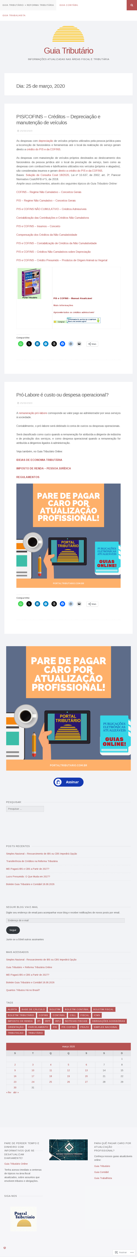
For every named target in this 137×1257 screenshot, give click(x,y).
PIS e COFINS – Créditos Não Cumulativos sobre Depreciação (53, 251)
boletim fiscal (103, 1009)
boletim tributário (21, 1015)
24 (33, 1082)
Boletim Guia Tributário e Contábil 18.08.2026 (30, 884)
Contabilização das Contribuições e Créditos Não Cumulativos (52, 217)
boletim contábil (77, 1009)
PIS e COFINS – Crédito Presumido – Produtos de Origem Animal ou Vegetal (61, 260)
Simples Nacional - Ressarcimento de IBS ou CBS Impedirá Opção (41, 959)
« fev (8, 1092)
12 (68, 1070)
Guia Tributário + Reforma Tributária (28, 5)
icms (97, 1015)
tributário (35, 1033)
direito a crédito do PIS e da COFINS (80, 170)
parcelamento (38, 1027)
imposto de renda (20, 1021)
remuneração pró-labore (33, 413)
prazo (84, 1027)
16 (15, 1076)
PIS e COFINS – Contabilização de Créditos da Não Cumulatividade (56, 243)
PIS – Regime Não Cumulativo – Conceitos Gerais (46, 200)
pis (55, 1027)
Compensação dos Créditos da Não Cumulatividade (46, 234)
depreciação (46, 140)
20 (86, 1076)
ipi (38, 1021)
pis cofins (69, 1027)
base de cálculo (33, 1009)
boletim (55, 1009)
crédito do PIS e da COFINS (43, 149)
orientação (16, 1027)
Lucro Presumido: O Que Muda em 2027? (28, 876)
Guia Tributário (68, 50)
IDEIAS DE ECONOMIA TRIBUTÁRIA (39, 460)
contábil (59, 1015)
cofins (43, 1015)
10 (33, 1070)
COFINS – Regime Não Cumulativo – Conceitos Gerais (48, 192)
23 (15, 1082)
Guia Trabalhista (14, 15)
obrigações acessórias (108, 1021)
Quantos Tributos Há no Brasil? (23, 990)
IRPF (48, 1021)
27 (86, 1082)
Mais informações (63, 305)
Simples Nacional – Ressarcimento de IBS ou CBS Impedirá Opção (41, 853)
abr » (16, 1092)
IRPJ (58, 1021)
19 (68, 1076)
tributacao (16, 1033)
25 (50, 1082)
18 (50, 1076)
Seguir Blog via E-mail (22, 907)
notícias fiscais (76, 1021)
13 (86, 1070)
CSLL (73, 1015)
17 (33, 1076)
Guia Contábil (68, 5)
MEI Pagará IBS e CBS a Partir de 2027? (27, 869)
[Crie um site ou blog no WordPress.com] (5, 1248)
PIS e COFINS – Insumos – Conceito (38, 226)
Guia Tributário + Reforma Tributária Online (29, 967)
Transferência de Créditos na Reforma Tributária (32, 861)
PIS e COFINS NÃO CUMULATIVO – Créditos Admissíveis (51, 209)
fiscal (85, 1015)
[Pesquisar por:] (25, 808)
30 (15, 1087)
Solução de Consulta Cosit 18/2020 (47, 175)
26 (68, 1082)
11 (50, 1070)
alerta (12, 1009)
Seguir (13, 930)
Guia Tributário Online (16, 1163)
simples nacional (106, 1027)
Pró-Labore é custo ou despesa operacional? (62, 394)
